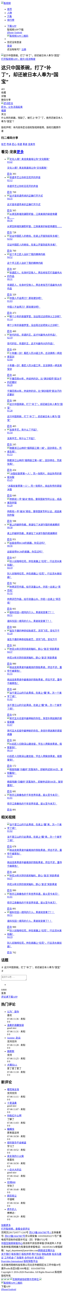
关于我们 (6, 1254)
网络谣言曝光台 (46, 1250)
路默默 (10, 1051)
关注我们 (39, 1257)
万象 (9, 16)
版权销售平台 (31, 1261)
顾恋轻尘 (12, 1196)
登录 (9, 46)
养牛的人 (12, 1209)
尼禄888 (11, 1182)
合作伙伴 (29, 1257)
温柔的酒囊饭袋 (15, 1025)
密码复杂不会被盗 (16, 1142)
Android (18, 32)
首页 (9, 9)
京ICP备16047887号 (15, 1236)
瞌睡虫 (10, 1129)
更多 (20, 152)
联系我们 (16, 1254)
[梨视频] (6, 3)
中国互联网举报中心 (12, 1243)
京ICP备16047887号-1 (40, 1232)
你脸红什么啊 (14, 1115)
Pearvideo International (12, 1261)
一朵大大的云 (14, 1169)
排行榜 (10, 20)
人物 (9, 13)
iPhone (10, 32)
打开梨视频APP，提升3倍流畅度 (18, 59)
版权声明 (26, 1254)
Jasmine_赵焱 (14, 1038)
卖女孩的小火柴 (15, 1156)
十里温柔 (12, 1103)
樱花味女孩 (13, 1089)
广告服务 (19, 1257)
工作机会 (9, 1257)
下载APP (11, 26)
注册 (23, 49)
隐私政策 (46, 1254)
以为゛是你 (13, 1011)
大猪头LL (12, 1065)
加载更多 (6, 1225)
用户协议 (36, 1254)
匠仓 (9, 174)
